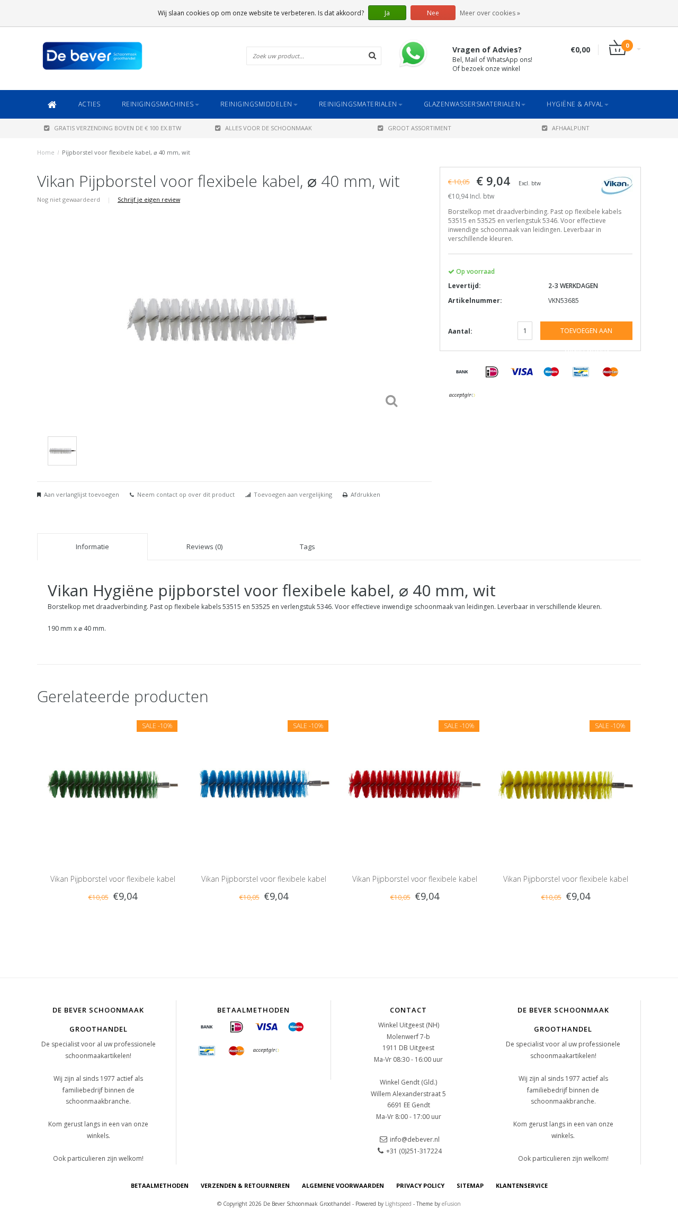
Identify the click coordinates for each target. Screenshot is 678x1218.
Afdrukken (365, 494)
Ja (387, 12)
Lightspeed (398, 1203)
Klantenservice (522, 1185)
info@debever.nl (415, 1139)
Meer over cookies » (490, 12)
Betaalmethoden (160, 1185)
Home (46, 152)
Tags (307, 546)
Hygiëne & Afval (575, 104)
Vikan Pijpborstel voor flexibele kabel (112, 879)
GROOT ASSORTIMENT (419, 128)
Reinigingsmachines (158, 104)
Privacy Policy (420, 1185)
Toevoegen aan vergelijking (293, 494)
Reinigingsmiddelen (256, 104)
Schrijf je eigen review (149, 199)
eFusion (451, 1203)
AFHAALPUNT (571, 128)
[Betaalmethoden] (462, 372)
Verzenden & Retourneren (245, 1185)
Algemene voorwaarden (343, 1185)
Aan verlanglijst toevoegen (81, 494)
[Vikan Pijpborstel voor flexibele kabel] (112, 784)
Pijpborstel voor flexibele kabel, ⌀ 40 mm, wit (126, 152)
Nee (433, 12)
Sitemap (470, 1185)
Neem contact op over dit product (186, 494)
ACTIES (89, 104)
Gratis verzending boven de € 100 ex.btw (117, 128)
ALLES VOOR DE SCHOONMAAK (268, 128)
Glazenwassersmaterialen (472, 104)
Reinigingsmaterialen (358, 104)
